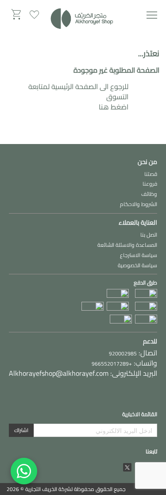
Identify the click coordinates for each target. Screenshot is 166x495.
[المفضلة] (34, 14)
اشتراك (21, 430)
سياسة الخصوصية (137, 265)
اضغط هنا (113, 106)
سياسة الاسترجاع (138, 255)
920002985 (123, 353)
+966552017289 (112, 364)
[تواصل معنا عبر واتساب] (24, 471)
